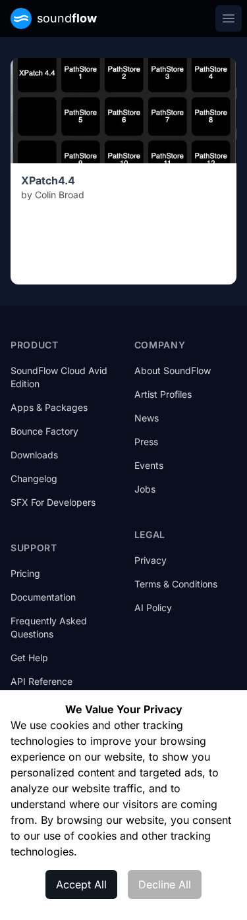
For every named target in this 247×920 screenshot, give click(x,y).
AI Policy (153, 607)
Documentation (43, 597)
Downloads (34, 454)
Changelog (34, 478)
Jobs (144, 489)
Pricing (25, 573)
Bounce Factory (44, 431)
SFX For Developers (53, 502)
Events (148, 465)
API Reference (41, 681)
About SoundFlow (172, 370)
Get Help (29, 657)
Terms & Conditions (175, 583)
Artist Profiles (163, 394)
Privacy (150, 560)
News (146, 417)
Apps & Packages (49, 407)
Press (146, 441)
